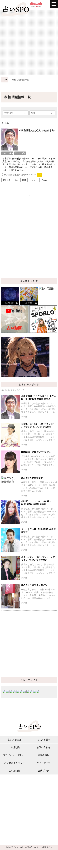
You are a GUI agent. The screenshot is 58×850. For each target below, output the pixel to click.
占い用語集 (14, 770)
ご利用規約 (14, 747)
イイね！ (7, 153)
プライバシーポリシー (14, 755)
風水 (16, 180)
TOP (4, 79)
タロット (33, 180)
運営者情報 (43, 755)
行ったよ (20, 153)
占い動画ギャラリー (14, 762)
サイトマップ (43, 762)
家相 (24, 180)
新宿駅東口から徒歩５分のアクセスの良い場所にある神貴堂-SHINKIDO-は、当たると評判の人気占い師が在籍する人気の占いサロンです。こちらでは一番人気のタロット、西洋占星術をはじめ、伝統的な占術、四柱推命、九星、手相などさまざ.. (28, 164)
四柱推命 (6, 180)
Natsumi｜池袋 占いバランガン (36, 451)
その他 (44, 180)
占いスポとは (14, 739)
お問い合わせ (43, 747)
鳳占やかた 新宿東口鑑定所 (34, 585)
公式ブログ (43, 770)
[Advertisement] (29, 42)
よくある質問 (43, 739)
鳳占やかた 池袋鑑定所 (32, 477)
